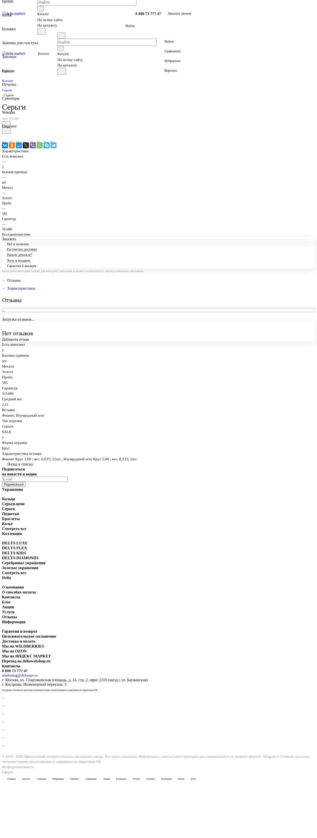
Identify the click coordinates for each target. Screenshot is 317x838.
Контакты (11, 597)
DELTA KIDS (14, 553)
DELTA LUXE (15, 543)
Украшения (12, 489)
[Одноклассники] (12, 145)
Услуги (8, 612)
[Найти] (41, 31)
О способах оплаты (19, 592)
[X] (26, 145)
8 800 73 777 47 (148, 14)
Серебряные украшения (24, 563)
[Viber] (33, 145)
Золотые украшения (20, 568)
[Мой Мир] (19, 145)
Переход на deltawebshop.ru (26, 661)
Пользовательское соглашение (29, 636)
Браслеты (11, 519)
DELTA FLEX (14, 548)
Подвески (10, 514)
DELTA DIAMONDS (20, 558)
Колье (7, 524)
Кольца (8, 499)
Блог (6, 602)
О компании (13, 587)
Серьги (8, 509)
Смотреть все (14, 529)
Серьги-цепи (13, 504)
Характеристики (21, 288)
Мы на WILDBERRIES (23, 646)
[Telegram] (53, 145)
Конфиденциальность (18, 767)
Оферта (7, 772)
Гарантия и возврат (19, 631)
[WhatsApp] (40, 145)
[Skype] (47, 145)
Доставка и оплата (18, 641)
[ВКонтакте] (5, 145)
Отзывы (14, 280)
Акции (8, 607)
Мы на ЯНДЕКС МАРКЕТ (26, 656)
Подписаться (14, 484)
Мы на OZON (14, 651)
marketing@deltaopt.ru (20, 675)
